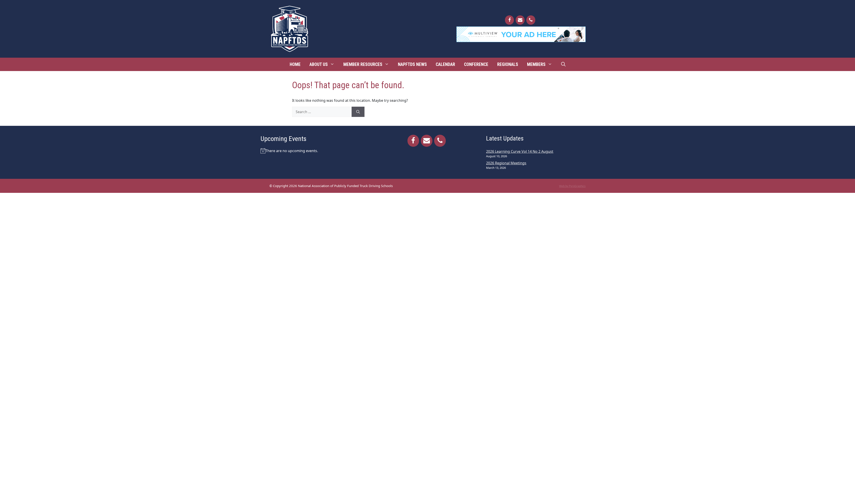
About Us (318, 64)
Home (295, 64)
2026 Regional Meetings (506, 163)
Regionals (507, 64)
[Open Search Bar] (563, 64)
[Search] (358, 112)
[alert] (315, 150)
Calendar (445, 64)
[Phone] (530, 20)
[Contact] (520, 20)
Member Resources (362, 64)
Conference (476, 64)
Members (536, 64)
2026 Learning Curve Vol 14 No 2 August (519, 151)
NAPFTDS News (412, 64)
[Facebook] (509, 20)
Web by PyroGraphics (572, 186)
